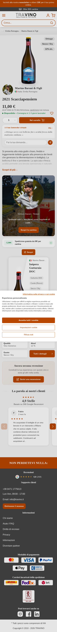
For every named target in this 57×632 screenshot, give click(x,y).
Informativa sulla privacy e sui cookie (39, 294)
